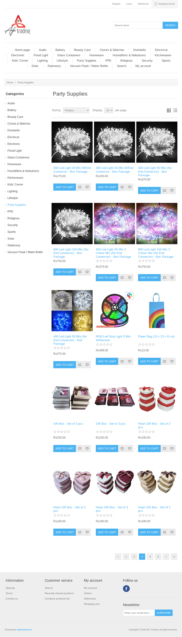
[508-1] (114, 310)
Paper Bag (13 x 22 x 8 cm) (156, 336)
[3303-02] (72, 397)
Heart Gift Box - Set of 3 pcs (154, 425)
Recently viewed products (59, 593)
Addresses (90, 598)
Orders (88, 593)
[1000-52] (72, 481)
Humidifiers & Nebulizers (129, 55)
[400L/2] (114, 223)
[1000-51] (156, 397)
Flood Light (41, 55)
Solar (34, 66)
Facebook (126, 588)
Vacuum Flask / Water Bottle (89, 66)
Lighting (42, 60)
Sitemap (10, 587)
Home (10, 82)
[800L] (72, 223)
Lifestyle (62, 60)
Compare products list (57, 598)
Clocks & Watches (112, 50)
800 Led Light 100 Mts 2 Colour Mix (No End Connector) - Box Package (155, 253)
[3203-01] (114, 397)
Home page (22, 50)
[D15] (156, 310)
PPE (108, 60)
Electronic (18, 55)
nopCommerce (24, 629)
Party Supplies (86, 60)
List (175, 110)
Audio (42, 50)
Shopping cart (92, 603)
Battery (60, 50)
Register (116, 4)
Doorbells (139, 50)
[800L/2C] (156, 223)
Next (166, 557)
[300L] (114, 142)
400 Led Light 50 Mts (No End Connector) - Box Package (155, 171)
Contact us (12, 598)
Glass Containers (68, 55)
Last (174, 557)
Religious (126, 60)
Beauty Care (82, 50)
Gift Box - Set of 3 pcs (68, 423)
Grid (169, 110)
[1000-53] (114, 481)
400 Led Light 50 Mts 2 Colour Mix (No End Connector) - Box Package (113, 253)
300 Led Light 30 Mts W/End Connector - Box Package (114, 169)
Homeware (96, 55)
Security (147, 60)
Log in (129, 4)
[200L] (72, 142)
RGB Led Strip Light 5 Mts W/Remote (113, 338)
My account (143, 66)
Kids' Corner (20, 60)
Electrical (161, 50)
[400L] (156, 142)
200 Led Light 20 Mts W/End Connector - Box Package (72, 169)
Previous (118, 557)
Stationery (54, 66)
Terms (9, 593)
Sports (166, 60)
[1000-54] (156, 481)
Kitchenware (163, 55)
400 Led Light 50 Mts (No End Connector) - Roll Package (70, 340)
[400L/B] (72, 310)
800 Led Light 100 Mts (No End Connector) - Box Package (70, 253)
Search (121, 66)
